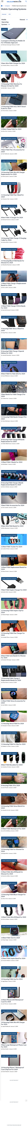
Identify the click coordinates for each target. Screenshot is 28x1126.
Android (4, 14)
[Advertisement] (14, 1095)
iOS (9, 14)
